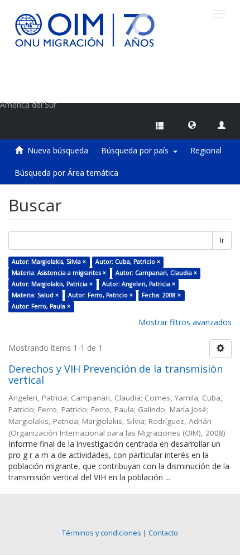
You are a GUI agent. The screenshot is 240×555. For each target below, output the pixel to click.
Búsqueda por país (137, 150)
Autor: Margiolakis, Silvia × (49, 262)
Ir (221, 240)
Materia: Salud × (35, 295)
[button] (192, 124)
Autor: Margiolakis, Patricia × (52, 284)
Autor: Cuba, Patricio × (127, 262)
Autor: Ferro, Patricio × (100, 295)
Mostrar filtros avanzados (185, 322)
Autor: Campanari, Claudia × (156, 273)
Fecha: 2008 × (161, 295)
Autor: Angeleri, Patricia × (138, 284)
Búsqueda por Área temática (66, 172)
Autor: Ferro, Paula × (41, 306)
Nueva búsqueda (57, 150)
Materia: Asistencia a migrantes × (59, 273)
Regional (206, 150)
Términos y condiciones (101, 533)
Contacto (163, 533)
